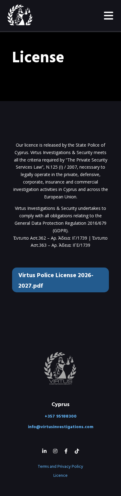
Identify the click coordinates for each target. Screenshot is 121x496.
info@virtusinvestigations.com (60, 426)
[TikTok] (76, 450)
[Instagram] (55, 450)
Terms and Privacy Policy (60, 466)
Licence (60, 475)
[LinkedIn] (44, 450)
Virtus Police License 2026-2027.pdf (55, 280)
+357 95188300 (61, 416)
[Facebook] (65, 450)
